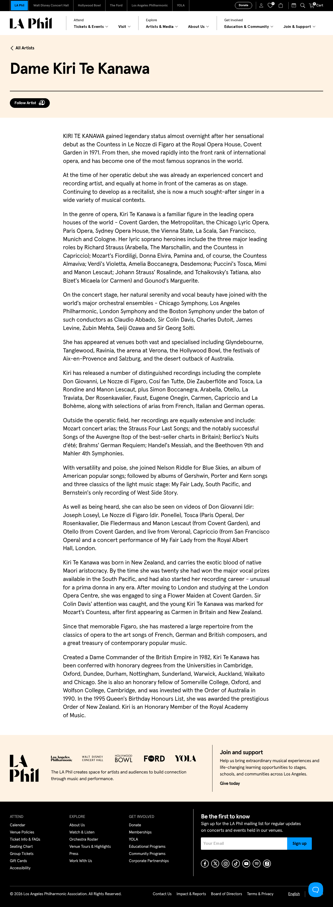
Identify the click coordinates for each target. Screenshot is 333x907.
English (294, 894)
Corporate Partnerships (149, 861)
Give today (230, 783)
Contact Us (162, 894)
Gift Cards (18, 861)
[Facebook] (205, 864)
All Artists (25, 48)
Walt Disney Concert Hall (51, 5)
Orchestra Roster (84, 840)
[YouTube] (246, 864)
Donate (243, 5)
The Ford (116, 5)
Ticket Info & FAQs (25, 840)
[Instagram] (225, 864)
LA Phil (19, 5)
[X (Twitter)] (215, 864)
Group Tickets (22, 854)
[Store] (281, 5)
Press (74, 854)
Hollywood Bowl (89, 5)
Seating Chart (21, 847)
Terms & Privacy (260, 894)
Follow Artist (25, 103)
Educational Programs (147, 847)
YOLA (181, 5)
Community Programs (147, 854)
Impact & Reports (191, 894)
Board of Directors (226, 894)
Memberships (140, 832)
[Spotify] (257, 864)
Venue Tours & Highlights (90, 847)
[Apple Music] (267, 864)
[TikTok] (236, 864)
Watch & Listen (82, 832)
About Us (77, 825)
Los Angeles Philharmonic (150, 5)
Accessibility (20, 868)
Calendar (17, 825)
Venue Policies (22, 832)
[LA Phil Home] (31, 23)
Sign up (300, 843)
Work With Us (81, 861)
